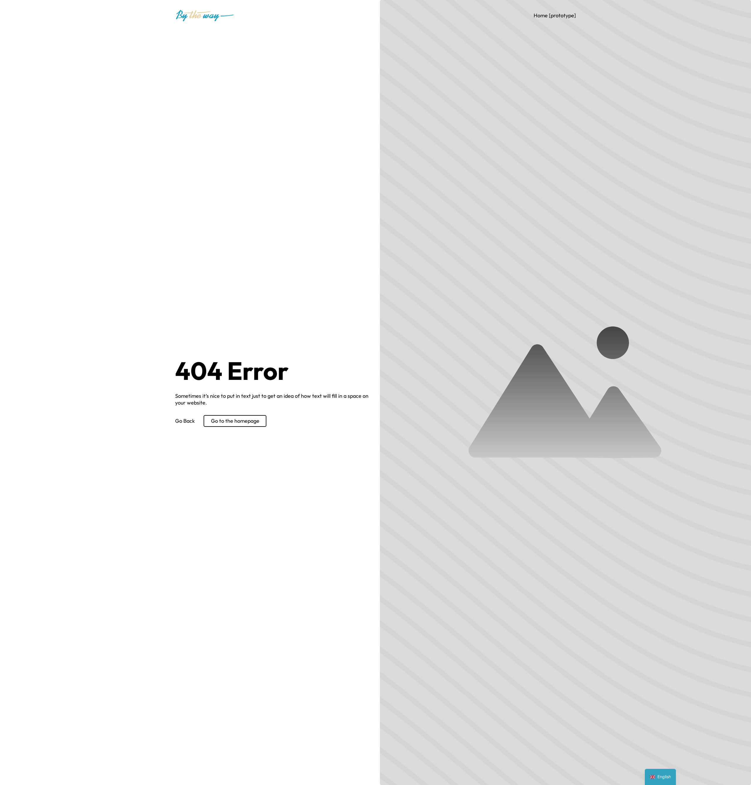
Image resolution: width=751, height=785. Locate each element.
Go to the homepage (235, 420)
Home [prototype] (555, 15)
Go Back (185, 420)
